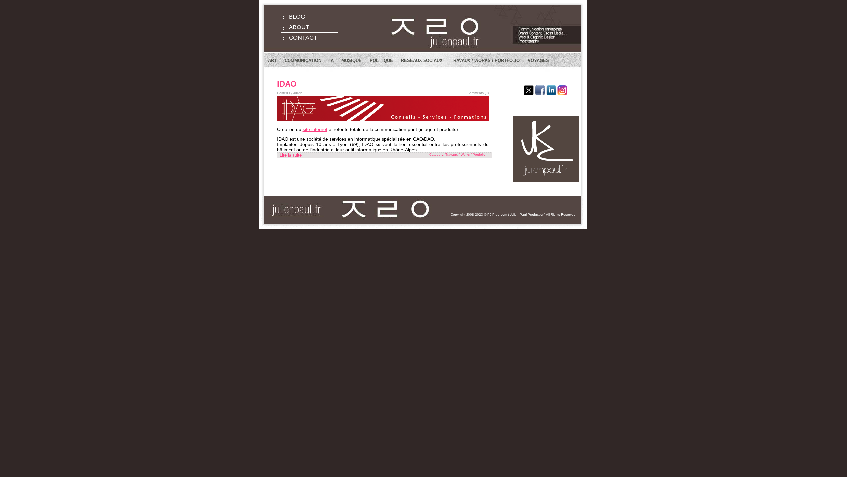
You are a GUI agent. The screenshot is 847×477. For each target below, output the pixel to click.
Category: (437, 154)
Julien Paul (518, 214)
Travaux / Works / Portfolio (485, 60)
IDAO (287, 84)
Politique (381, 60)
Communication (303, 60)
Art (272, 60)
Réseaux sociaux (422, 60)
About (299, 27)
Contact (303, 37)
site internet (315, 129)
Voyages (538, 60)
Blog (297, 16)
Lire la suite (291, 155)
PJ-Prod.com (497, 214)
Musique (351, 60)
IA (331, 60)
